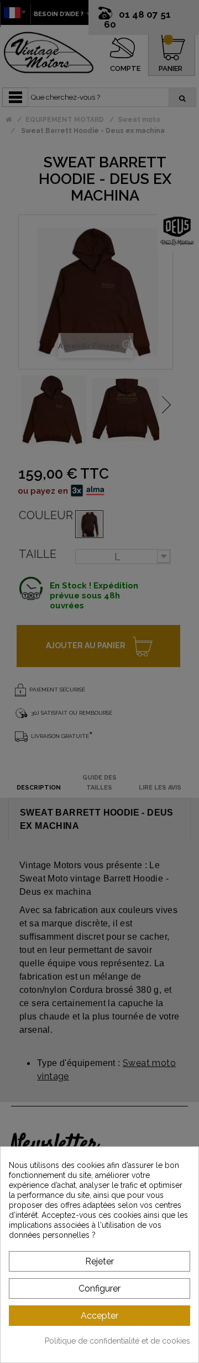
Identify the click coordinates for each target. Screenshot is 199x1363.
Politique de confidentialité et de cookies (117, 1340)
